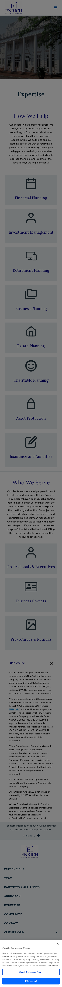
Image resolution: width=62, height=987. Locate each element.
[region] (31, 963)
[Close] (57, 943)
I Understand (31, 981)
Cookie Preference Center (31, 972)
